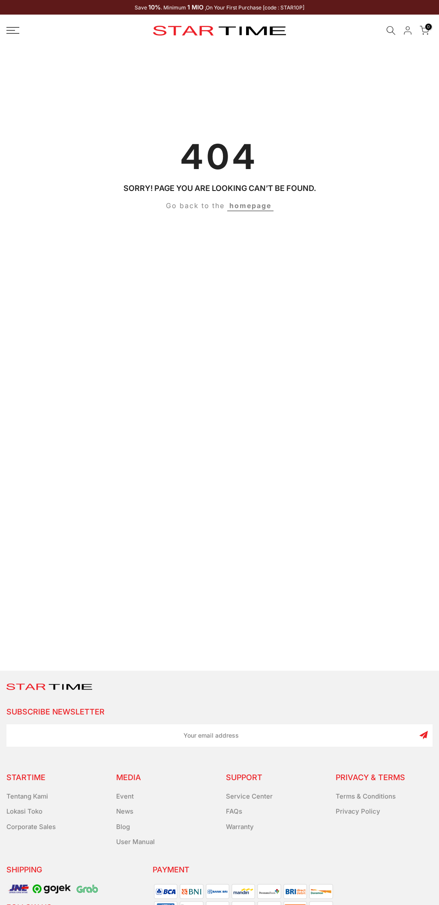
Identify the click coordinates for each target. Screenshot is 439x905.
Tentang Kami (27, 796)
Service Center (249, 796)
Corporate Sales (31, 827)
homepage (250, 205)
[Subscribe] (423, 735)
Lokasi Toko (24, 811)
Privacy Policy (358, 811)
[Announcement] (219, 7)
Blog (123, 827)
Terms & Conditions (366, 796)
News (124, 811)
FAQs (234, 811)
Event (125, 796)
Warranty (240, 827)
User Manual (135, 842)
